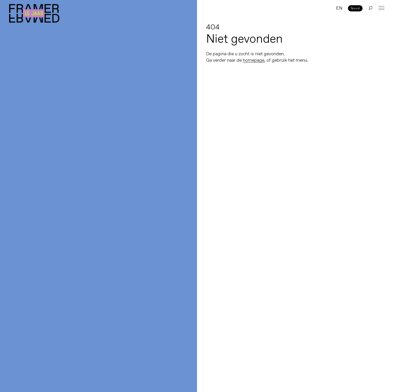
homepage (253, 60)
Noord (355, 8)
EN (339, 8)
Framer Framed (34, 13)
